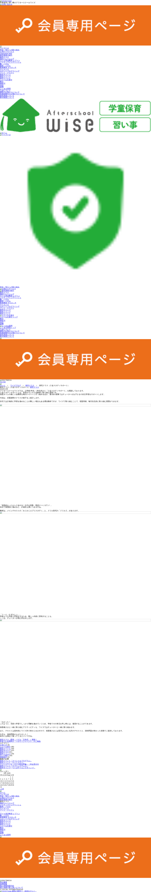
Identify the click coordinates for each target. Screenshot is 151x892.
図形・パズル (5, 66)
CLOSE (3, 382)
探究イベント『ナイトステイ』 (12, 762)
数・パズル (4, 64)
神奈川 (2, 83)
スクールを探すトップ (9, 317)
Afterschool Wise (6, 53)
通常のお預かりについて (9, 92)
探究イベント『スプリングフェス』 (14, 766)
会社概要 (3, 882)
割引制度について (7, 97)
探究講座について (7, 96)
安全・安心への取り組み (9, 50)
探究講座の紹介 (6, 55)
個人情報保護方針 (7, 886)
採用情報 (3, 884)
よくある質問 (5, 89)
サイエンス (4, 69)
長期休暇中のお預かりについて (12, 94)
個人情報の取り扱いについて (11, 887)
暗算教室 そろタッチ (8, 67)
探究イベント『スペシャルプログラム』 (16, 761)
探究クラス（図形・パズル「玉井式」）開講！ (18, 740)
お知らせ (3, 745)
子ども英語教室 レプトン (10, 60)
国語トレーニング (7, 59)
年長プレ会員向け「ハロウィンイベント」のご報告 (20, 741)
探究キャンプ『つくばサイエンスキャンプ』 (17, 768)
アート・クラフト (7, 73)
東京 (2, 82)
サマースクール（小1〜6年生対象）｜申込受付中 (19, 764)
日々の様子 (4, 755)
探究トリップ (5, 76)
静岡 (2, 87)
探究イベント (5, 78)
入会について (5, 90)
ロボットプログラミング (9, 71)
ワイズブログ (15, 385)
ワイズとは (4, 48)
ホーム (4, 133)
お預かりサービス (7, 52)
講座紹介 (3, 757)
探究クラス (4, 57)
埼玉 (2, 85)
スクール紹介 (5, 747)
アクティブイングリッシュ (10, 62)
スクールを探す (6, 80)
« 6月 (2, 789)
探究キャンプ (5, 75)
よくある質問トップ (8, 328)
